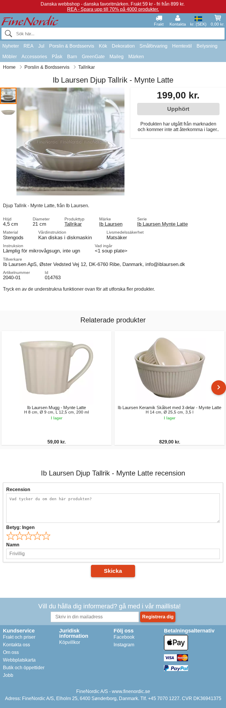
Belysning (207, 45)
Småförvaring (153, 45)
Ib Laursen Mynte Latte (162, 224)
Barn (72, 56)
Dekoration (123, 45)
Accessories (34, 56)
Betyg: (20, 527)
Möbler (9, 56)
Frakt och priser (19, 637)
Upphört (178, 109)
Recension (18, 489)
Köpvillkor (69, 642)
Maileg (116, 56)
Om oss (11, 652)
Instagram (124, 644)
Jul (41, 45)
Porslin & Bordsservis (71, 45)
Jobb (8, 675)
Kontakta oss (16, 644)
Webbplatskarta (19, 659)
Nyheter (10, 45)
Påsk (57, 56)
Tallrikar (73, 224)
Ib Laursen (110, 224)
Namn (12, 544)
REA (29, 45)
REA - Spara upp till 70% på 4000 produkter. (113, 9)
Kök (103, 45)
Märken (136, 56)
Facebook (124, 637)
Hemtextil (182, 45)
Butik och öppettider (23, 667)
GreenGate (93, 56)
